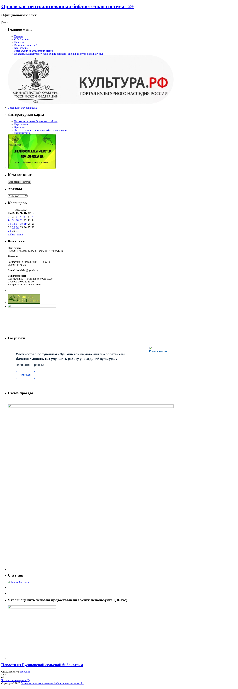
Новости (19, 42)
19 (25, 223)
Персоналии (21, 124)
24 (17, 227)
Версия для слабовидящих (22, 107)
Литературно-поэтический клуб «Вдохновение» (41, 130)
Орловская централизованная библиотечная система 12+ (67, 6)
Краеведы (19, 127)
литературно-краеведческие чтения (33, 50)
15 (9, 223)
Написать (25, 375)
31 (17, 230)
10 (17, 220)
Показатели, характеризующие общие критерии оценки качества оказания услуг (58, 53)
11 (21, 220)
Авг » (20, 234)
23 (13, 227)
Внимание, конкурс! (25, 45)
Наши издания (22, 133)
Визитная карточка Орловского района (35, 121)
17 (17, 223)
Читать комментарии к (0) (15, 680)
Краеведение (21, 48)
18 (21, 223)
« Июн (11, 234)
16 (13, 223)
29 (9, 230)
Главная (18, 36)
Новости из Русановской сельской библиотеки (42, 665)
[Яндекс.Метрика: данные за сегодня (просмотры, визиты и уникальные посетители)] (18, 582)
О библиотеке (22, 39)
